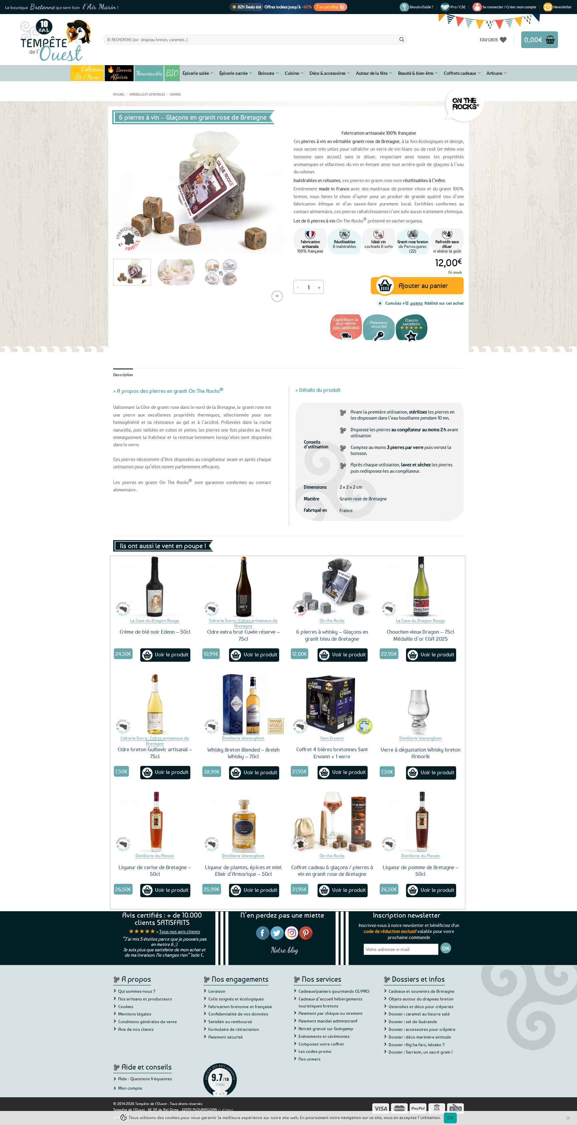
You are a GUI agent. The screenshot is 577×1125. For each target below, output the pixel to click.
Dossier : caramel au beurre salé (419, 1013)
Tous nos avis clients (179, 931)
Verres (175, 94)
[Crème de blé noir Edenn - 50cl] (155, 587)
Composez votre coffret (321, 1044)
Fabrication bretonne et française (240, 1006)
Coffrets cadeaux (460, 73)
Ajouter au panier (423, 285)
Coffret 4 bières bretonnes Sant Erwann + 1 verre (332, 753)
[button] (509, 7)
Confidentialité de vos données (238, 1013)
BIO (172, 73)
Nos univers (310, 1059)
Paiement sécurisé (225, 1036)
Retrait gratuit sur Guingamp (326, 1028)
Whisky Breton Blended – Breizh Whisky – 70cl (243, 753)
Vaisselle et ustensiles (147, 94)
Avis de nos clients (136, 1029)
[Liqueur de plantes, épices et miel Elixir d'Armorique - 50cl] (243, 822)
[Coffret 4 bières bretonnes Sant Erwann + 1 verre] (332, 704)
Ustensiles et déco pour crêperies (421, 1006)
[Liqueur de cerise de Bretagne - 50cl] (155, 822)
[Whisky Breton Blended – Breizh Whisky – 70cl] (243, 704)
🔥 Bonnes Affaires (119, 73)
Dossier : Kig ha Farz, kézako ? (417, 1044)
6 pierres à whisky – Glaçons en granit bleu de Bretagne (332, 635)
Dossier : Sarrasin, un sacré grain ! (421, 1052)
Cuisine (292, 73)
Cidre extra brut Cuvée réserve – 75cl (243, 635)
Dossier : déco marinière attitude (420, 1036)
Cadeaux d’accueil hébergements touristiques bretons (330, 1002)
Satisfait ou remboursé (230, 1021)
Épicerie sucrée (233, 73)
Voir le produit (172, 654)
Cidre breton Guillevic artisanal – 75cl (155, 753)
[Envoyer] (402, 39)
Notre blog (284, 949)
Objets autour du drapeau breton (421, 998)
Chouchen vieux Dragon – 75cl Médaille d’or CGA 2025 (420, 635)
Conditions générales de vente (147, 1021)
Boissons (266, 73)
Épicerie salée (196, 73)
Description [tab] (123, 374)
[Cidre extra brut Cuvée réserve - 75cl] (243, 587)
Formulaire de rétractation (233, 1029)
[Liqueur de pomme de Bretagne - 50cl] (421, 822)
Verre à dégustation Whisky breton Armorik (420, 753)
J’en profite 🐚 (330, 6)
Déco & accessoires (328, 73)
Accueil (119, 94)
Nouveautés (149, 73)
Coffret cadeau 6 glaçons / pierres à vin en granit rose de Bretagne (332, 870)
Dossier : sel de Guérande (413, 1021)
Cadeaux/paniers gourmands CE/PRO (334, 991)
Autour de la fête (372, 73)
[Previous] (125, 190)
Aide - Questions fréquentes (145, 1078)
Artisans (494, 73)
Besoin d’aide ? (421, 7)
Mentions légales (134, 1013)
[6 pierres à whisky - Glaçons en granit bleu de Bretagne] (332, 587)
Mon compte (130, 1088)
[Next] (272, 190)
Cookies (125, 1006)
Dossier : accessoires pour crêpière (422, 1029)
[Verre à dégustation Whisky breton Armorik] (421, 704)
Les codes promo (315, 1051)
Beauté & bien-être (415, 73)
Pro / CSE (457, 7)
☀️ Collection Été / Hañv (87, 73)
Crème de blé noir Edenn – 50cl (155, 631)
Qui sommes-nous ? (137, 991)
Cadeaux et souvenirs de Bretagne (421, 991)
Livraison (216, 991)
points (416, 303)
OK (450, 1117)
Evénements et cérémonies (324, 1036)
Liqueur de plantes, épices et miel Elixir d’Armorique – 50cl (243, 870)
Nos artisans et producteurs (145, 998)
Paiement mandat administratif (328, 1020)
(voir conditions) (346, 327)
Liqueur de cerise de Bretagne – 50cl (155, 870)
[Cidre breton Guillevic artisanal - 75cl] (155, 704)
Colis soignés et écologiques (236, 998)
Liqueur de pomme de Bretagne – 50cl (420, 870)
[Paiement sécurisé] (379, 341)
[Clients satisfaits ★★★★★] (411, 341)
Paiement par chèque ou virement (331, 1013)
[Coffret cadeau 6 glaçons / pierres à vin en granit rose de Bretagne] (332, 822)
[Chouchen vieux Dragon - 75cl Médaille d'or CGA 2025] (421, 587)
